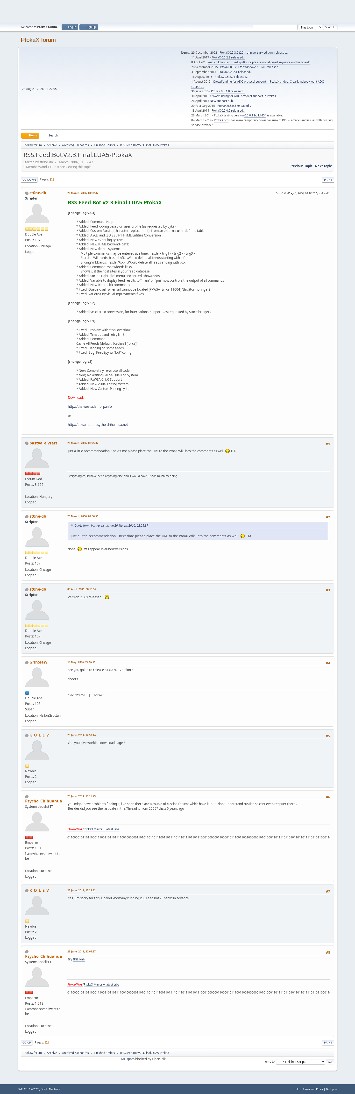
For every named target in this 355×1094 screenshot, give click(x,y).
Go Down (29, 179)
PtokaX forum (38, 39)
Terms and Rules (313, 1089)
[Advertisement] (177, 11)
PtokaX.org (221, 120)
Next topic (323, 166)
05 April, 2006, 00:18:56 (81, 589)
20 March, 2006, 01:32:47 (82, 193)
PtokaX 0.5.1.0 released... (228, 91)
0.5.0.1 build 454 (255, 115)
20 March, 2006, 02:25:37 (82, 443)
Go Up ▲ (331, 1089)
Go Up (26, 1042)
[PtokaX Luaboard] (27, 865)
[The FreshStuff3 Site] (27, 491)
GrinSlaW (38, 662)
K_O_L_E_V (39, 735)
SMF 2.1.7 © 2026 (28, 1089)
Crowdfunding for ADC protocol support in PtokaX (243, 96)
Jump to (269, 1061)
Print (328, 179)
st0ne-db (37, 192)
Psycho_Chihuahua (43, 801)
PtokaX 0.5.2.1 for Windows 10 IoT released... (250, 67)
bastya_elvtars (43, 443)
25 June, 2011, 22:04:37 (81, 951)
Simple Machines (50, 1089)
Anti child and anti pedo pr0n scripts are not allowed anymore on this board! (259, 62)
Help (296, 1089)
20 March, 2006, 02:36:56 (82, 516)
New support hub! (222, 101)
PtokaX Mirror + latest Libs (101, 829)
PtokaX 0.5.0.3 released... (234, 106)
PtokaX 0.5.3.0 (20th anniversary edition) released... (254, 52)
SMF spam (127, 1059)
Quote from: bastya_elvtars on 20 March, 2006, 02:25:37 (111, 525)
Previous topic (301, 166)
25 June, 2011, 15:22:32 (81, 890)
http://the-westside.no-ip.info (90, 406)
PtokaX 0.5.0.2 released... (228, 110)
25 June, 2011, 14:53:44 (81, 735)
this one (79, 959)
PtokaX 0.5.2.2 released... (228, 57)
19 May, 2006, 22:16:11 (81, 662)
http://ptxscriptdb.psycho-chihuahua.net (98, 424)
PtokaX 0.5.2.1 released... (235, 72)
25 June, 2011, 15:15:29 (81, 796)
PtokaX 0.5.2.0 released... (231, 77)
